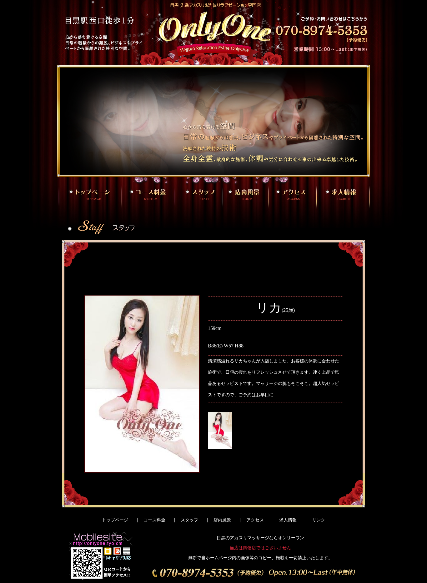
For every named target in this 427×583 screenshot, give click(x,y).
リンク (318, 520)
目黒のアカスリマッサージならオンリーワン (260, 538)
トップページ (115, 520)
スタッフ (189, 520)
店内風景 (222, 520)
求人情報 (288, 520)
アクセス (255, 520)
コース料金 (154, 520)
